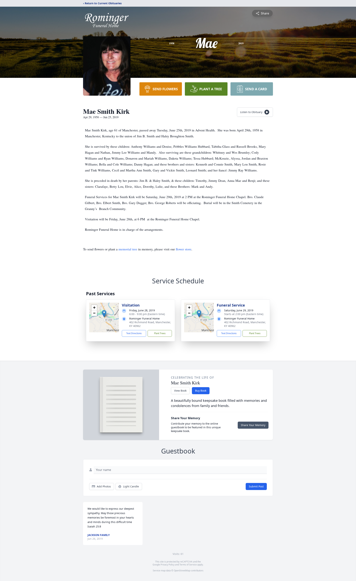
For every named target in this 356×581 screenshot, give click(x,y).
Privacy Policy (167, 564)
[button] (104, 313)
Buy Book (200, 390)
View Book (180, 390)
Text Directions (134, 333)
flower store (183, 249)
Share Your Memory (253, 425)
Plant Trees (160, 333)
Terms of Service (188, 564)
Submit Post (256, 486)
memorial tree (127, 249)
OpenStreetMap (182, 570)
